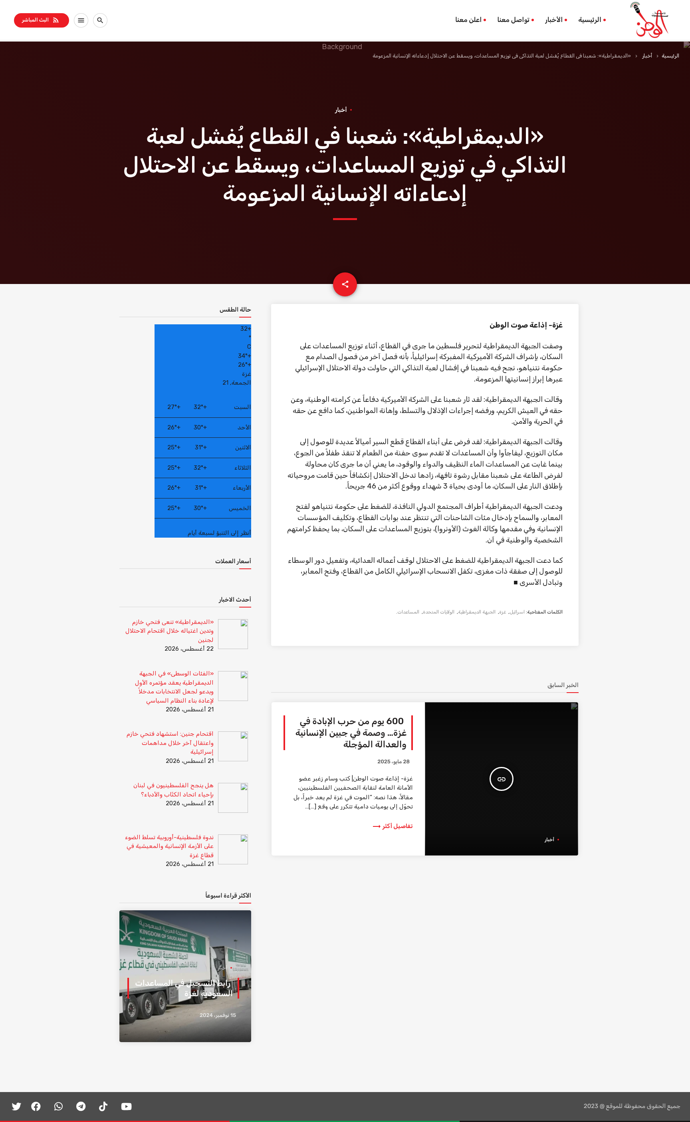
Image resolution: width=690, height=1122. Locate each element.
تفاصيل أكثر (392, 826)
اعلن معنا (468, 20)
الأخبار (554, 20)
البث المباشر (41, 20)
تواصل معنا (513, 20)
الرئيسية (589, 20)
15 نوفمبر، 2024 (218, 1016)
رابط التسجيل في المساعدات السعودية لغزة (184, 988)
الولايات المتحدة (438, 612)
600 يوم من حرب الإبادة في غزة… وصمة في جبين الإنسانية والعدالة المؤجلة (350, 733)
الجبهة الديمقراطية (477, 612)
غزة (502, 612)
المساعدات (408, 612)
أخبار (647, 56)
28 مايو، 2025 (393, 762)
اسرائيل (517, 612)
